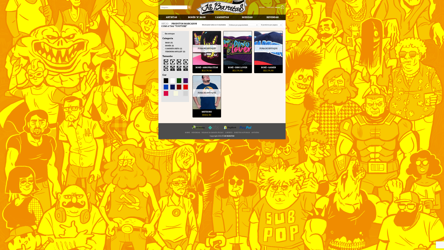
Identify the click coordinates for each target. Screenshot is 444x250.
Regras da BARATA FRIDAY (213, 132)
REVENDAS (273, 17)
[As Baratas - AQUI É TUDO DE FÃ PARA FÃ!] (222, 7)
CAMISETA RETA (173, 49)
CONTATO (228, 132)
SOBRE (187, 132)
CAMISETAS (222, 17)
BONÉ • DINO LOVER (237, 67)
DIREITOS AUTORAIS (242, 132)
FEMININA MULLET (175, 52)
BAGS (169, 43)
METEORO (207, 112)
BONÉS (169, 46)
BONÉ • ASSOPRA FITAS (207, 67)
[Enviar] (189, 7)
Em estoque (170, 34)
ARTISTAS (171, 17)
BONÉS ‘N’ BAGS (197, 17)
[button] (275, 7)
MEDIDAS (247, 17)
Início (164, 23)
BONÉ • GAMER (268, 67)
